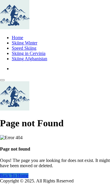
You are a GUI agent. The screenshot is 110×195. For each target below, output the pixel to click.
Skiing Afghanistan (29, 58)
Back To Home (14, 175)
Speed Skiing (24, 48)
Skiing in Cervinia (28, 53)
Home (17, 37)
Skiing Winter (24, 42)
